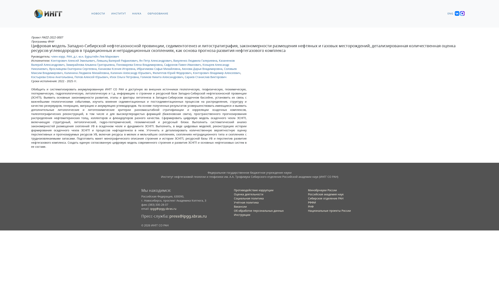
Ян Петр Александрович (155, 60)
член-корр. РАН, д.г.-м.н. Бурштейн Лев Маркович (85, 56)
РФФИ (312, 202)
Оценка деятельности (248, 194)
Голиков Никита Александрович (161, 77)
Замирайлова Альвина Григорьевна (90, 65)
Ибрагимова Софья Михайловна (158, 69)
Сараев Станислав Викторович (205, 77)
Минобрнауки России (322, 190)
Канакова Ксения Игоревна (116, 69)
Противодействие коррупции (253, 190)
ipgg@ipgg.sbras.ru (163, 209)
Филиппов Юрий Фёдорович (172, 73)
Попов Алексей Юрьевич (91, 77)
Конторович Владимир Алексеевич (216, 73)
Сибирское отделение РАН (325, 198)
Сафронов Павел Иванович (182, 65)
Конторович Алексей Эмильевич (73, 60)
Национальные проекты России (329, 211)
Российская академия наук (326, 194)
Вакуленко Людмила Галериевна (195, 60)
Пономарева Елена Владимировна (139, 65)
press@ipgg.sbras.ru (188, 216)
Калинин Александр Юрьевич (131, 73)
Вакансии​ (240, 206)
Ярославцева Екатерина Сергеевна (73, 69)
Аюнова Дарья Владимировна (202, 69)
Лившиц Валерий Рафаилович (117, 60)
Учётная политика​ (246, 202)
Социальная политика (249, 198)
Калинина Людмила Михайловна (86, 73)
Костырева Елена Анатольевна (52, 77)
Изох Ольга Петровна (124, 77)
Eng (450, 13)
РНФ (311, 206)
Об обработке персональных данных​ (259, 211)
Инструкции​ (242, 215)
